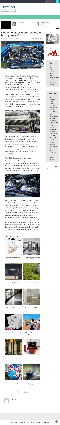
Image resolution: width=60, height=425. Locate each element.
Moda (51, 75)
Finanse (52, 71)
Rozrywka (52, 79)
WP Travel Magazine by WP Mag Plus (38, 422)
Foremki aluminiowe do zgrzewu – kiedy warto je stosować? (53, 100)
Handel (16, 38)
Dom (51, 70)
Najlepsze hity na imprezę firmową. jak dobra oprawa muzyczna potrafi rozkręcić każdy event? (53, 150)
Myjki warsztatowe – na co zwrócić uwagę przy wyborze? (49, 25)
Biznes (12, 38)
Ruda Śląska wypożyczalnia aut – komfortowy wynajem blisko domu (54, 125)
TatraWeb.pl (8, 6)
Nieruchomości (54, 77)
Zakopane (53, 83)
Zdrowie (52, 85)
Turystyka (53, 81)
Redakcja (15, 399)
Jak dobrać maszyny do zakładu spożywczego (24, 25)
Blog (51, 68)
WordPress (22, 422)
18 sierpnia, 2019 (6, 38)
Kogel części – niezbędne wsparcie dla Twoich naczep (53, 135)
